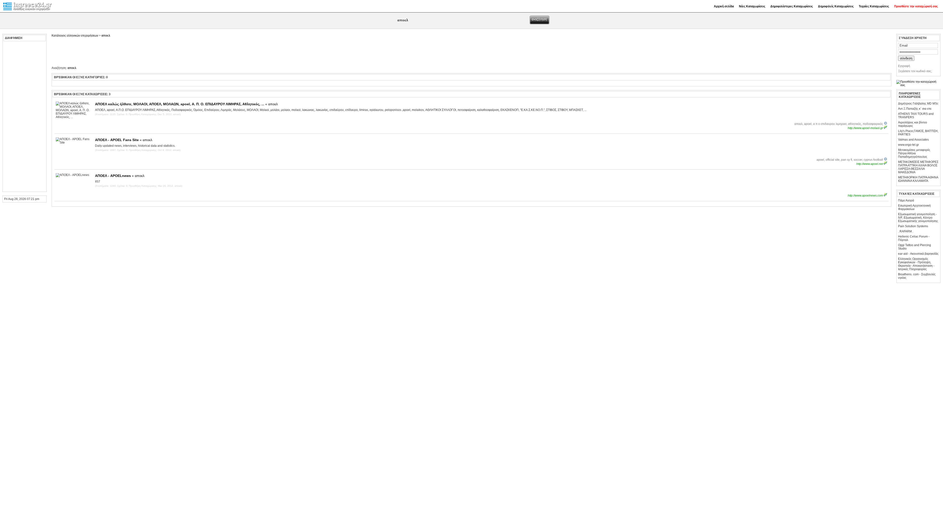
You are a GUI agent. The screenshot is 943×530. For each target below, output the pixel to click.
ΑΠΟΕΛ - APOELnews (119, 176)
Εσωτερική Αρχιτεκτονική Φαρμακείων (914, 207)
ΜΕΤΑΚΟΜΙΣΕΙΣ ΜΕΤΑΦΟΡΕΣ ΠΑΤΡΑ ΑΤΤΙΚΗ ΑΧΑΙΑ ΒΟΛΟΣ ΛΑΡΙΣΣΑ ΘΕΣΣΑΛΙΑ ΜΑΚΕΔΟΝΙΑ (918, 167)
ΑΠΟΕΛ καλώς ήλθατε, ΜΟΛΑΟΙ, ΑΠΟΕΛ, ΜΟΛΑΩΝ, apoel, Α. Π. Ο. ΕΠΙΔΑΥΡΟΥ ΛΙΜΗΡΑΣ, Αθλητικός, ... (186, 104)
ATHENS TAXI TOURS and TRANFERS (916, 115)
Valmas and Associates (913, 139)
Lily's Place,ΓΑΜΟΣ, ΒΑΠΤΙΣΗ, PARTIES (918, 132)
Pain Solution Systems (913, 226)
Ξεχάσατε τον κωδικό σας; (915, 71)
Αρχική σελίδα (724, 6)
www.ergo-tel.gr (908, 144)
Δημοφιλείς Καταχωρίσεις (836, 6)
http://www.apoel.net (870, 164)
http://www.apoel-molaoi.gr (866, 128)
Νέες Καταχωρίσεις (752, 6)
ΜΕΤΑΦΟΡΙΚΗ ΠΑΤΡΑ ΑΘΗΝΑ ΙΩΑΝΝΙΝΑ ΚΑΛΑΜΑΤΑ (918, 179)
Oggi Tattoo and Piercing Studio (914, 246)
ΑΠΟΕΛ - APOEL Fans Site (123, 140)
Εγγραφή (904, 66)
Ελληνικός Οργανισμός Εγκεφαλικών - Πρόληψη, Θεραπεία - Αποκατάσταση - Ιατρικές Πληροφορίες (916, 264)
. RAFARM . (905, 231)
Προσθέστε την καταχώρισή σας (916, 6)
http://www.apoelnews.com (866, 195)
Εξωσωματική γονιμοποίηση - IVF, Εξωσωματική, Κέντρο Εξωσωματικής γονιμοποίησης (918, 217)
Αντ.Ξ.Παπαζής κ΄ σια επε (914, 108)
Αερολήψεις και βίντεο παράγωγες (912, 124)
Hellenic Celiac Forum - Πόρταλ (913, 238)
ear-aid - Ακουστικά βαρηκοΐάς (918, 253)
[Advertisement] (23, 116)
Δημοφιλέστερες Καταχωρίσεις (791, 6)
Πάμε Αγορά (906, 200)
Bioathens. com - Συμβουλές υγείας (917, 276)
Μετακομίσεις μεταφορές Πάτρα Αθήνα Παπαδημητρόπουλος (914, 153)
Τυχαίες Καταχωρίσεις (874, 6)
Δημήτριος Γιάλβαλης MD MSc (918, 103)
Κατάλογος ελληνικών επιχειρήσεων (75, 35)
